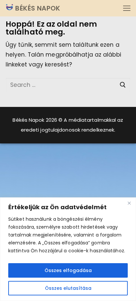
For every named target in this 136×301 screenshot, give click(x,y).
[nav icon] (126, 8)
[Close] (129, 203)
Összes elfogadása (68, 270)
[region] (68, 249)
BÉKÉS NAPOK (37, 8)
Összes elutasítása (68, 288)
